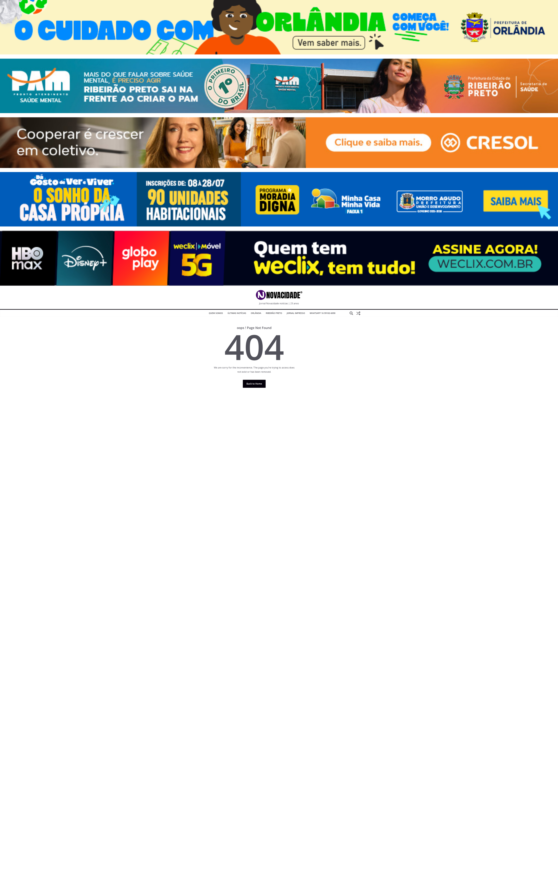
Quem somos (216, 313)
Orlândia (256, 313)
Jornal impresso (296, 313)
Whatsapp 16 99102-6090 (322, 313)
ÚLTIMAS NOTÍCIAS (237, 313)
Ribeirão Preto (274, 313)
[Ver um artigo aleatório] (358, 313)
